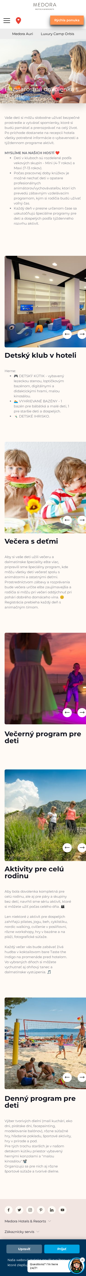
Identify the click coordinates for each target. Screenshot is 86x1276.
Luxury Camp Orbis (57, 34)
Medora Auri (22, 34)
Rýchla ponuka (67, 20)
